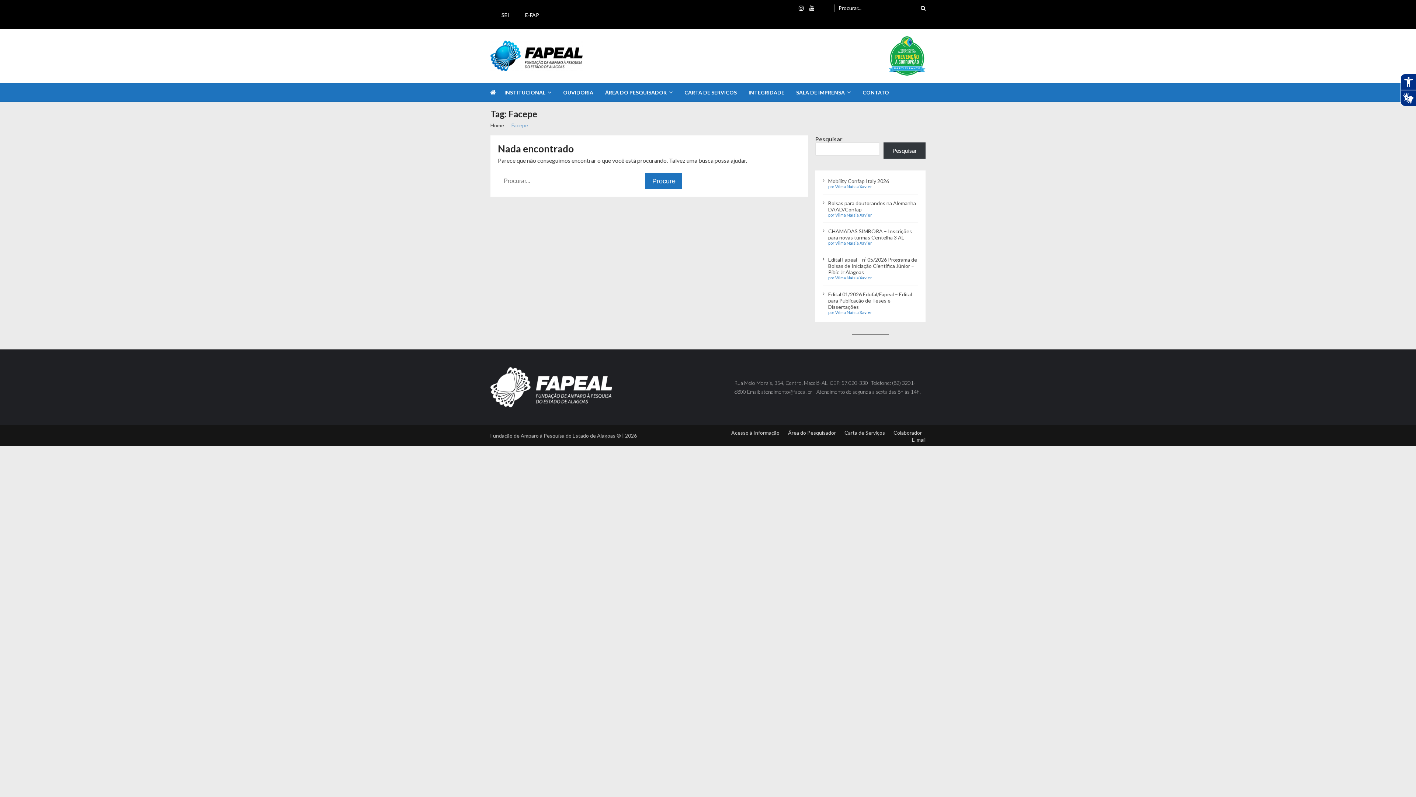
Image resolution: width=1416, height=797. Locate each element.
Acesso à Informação (755, 432)
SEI (505, 15)
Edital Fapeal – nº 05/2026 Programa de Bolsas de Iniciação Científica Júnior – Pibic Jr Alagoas (872, 265)
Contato (876, 92)
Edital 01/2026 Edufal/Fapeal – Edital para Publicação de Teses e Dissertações (870, 300)
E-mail (919, 440)
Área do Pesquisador (636, 92)
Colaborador (907, 432)
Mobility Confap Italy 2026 (858, 181)
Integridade (766, 92)
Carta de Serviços (710, 92)
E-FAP (532, 15)
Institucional (524, 92)
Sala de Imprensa (820, 92)
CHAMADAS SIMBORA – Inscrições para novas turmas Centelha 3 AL (870, 234)
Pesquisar (829, 138)
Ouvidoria (578, 92)
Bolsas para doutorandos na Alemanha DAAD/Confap (872, 206)
